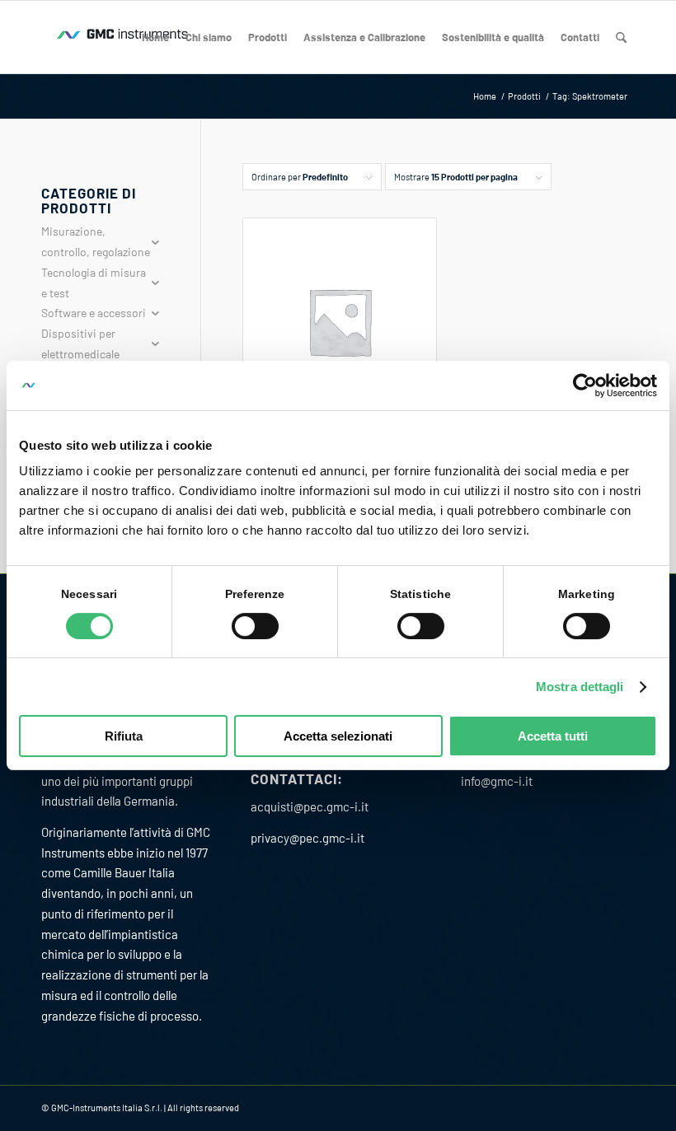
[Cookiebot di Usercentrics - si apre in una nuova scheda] (585, 385)
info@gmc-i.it (497, 780)
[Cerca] (621, 37)
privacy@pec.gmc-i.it (307, 837)
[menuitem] (155, 37)
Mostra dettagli (580, 687)
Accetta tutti (553, 736)
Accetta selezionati (338, 736)
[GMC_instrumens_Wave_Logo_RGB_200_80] (123, 37)
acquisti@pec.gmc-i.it (310, 806)
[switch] (255, 626)
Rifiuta (124, 736)
